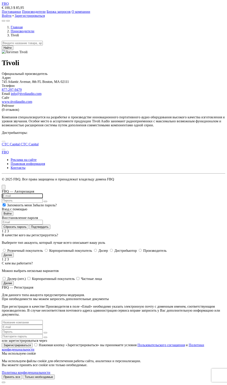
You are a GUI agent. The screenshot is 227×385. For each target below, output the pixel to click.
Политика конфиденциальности (26, 372)
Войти (7, 16)
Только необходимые (39, 377)
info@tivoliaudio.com (26, 94)
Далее (8, 255)
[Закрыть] (3, 382)
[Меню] (8, 20)
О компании (81, 12)
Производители (34, 12)
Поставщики (11, 12)
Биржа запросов (59, 12)
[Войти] (3, 20)
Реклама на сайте (24, 160)
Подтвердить (40, 227)
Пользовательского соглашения (161, 345)
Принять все (12, 377)
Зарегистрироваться (30, 16)
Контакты (18, 168)
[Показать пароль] (45, 201)
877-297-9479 (12, 90)
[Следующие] (3, 149)
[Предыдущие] (3, 141)
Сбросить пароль (15, 227)
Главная (17, 27)
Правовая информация (28, 164)
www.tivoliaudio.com (17, 102)
